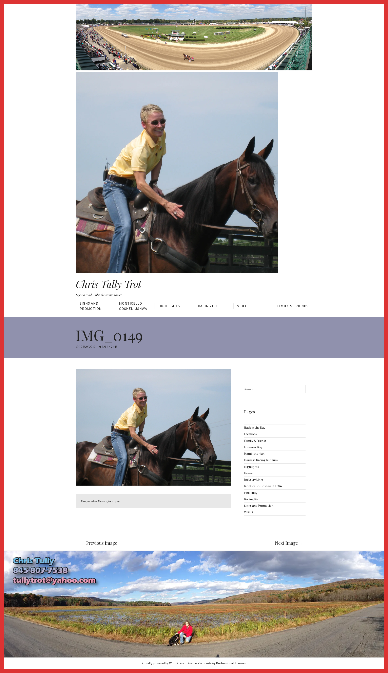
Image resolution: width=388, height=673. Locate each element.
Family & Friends (292, 306)
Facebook (250, 434)
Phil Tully (250, 493)
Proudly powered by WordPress (162, 663)
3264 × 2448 (109, 347)
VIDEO (242, 306)
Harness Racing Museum (261, 460)
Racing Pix (208, 306)
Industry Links (254, 480)
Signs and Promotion (91, 306)
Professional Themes (231, 663)
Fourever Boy (253, 447)
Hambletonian (254, 453)
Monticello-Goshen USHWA (133, 306)
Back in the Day (254, 427)
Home (248, 473)
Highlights (169, 306)
